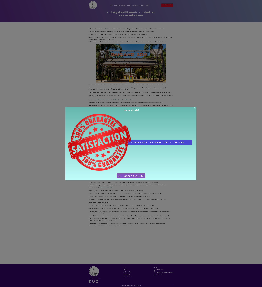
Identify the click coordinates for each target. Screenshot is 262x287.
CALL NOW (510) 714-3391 (131, 175)
